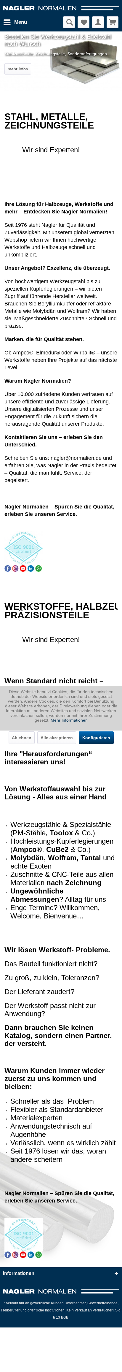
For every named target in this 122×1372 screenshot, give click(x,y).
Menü (20, 22)
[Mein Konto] (98, 22)
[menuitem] (15, 22)
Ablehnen (21, 737)
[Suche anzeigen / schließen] (69, 22)
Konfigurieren (96, 737)
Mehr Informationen (69, 720)
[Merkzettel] (83, 22)
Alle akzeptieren (57, 737)
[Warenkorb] (112, 22)
